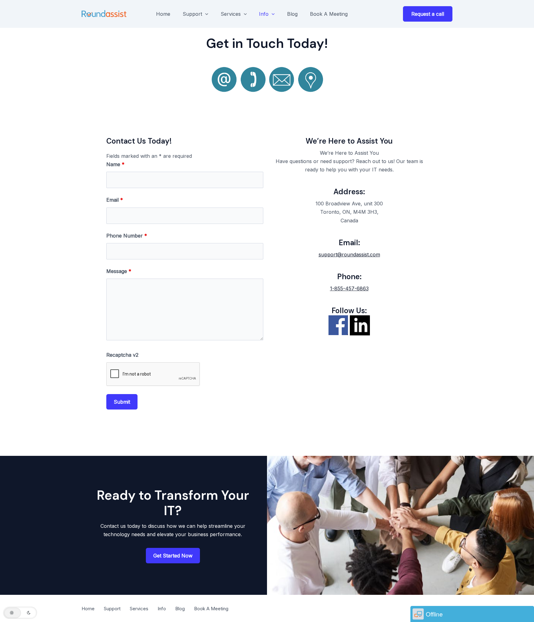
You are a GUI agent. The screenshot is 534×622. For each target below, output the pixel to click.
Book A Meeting (329, 14)
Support (192, 14)
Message (118, 271)
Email (114, 200)
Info (264, 14)
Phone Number (126, 236)
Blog (292, 14)
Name (115, 164)
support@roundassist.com (349, 254)
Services (231, 14)
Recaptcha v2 (122, 355)
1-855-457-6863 (349, 288)
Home (163, 14)
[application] (205, 14)
